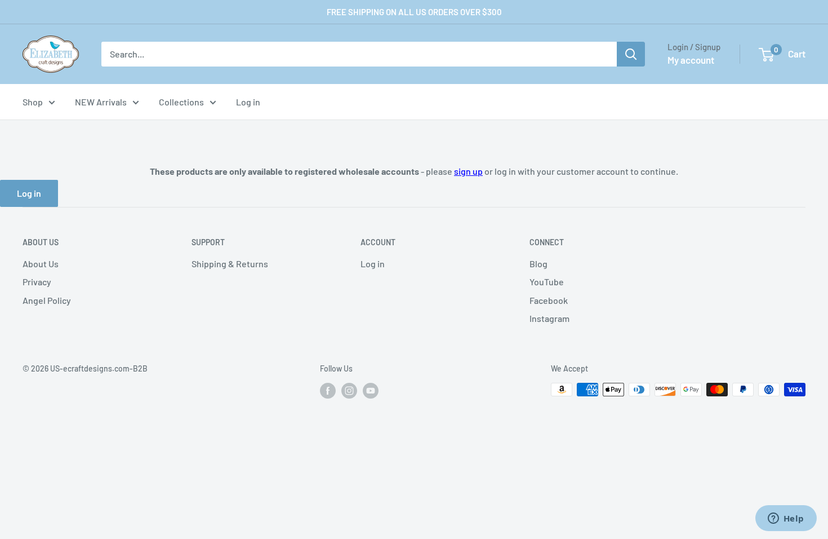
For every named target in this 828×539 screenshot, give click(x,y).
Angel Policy (47, 300)
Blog (538, 263)
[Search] (631, 54)
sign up (468, 171)
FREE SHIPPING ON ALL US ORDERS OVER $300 (414, 12)
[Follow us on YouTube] (371, 391)
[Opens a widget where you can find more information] (786, 519)
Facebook (548, 300)
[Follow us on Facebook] (328, 391)
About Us (41, 263)
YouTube (546, 281)
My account (690, 59)
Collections (181, 101)
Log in (248, 101)
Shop (33, 101)
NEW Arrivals (101, 101)
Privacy (37, 281)
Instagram (549, 318)
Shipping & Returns (230, 263)
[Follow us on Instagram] (349, 391)
